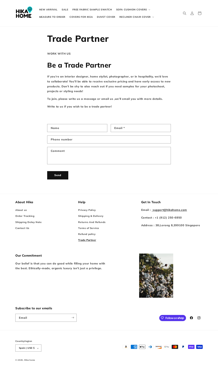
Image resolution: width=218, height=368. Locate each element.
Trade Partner (87, 240)
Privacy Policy (87, 210)
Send (57, 175)
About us (21, 210)
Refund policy (87, 234)
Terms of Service (88, 228)
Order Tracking (24, 216)
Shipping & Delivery (90, 216)
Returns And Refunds (91, 222)
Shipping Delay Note (28, 222)
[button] (133, 9)
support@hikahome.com (169, 210)
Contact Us (22, 228)
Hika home (29, 360)
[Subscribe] (72, 318)
